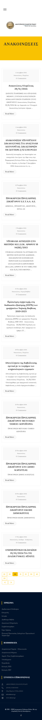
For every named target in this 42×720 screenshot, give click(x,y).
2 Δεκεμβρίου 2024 (21, 72)
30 (31, 574)
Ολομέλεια (25, 75)
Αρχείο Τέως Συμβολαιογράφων (13, 656)
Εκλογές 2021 (6, 666)
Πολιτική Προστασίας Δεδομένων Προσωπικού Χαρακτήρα (18, 634)
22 (26, 574)
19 (10, 574)
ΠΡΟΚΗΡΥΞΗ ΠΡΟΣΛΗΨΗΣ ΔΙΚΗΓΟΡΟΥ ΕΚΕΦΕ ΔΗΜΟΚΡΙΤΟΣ (21, 509)
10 (4, 574)
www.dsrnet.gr (11, 698)
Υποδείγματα (6, 660)
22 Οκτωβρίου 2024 (21, 404)
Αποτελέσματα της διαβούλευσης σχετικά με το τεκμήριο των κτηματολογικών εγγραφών (21, 365)
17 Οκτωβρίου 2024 (21, 537)
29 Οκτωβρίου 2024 (21, 350)
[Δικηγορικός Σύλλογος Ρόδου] (22, 27)
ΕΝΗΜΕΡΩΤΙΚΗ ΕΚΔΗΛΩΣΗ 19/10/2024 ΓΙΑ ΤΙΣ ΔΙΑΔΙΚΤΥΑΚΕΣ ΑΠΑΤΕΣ (21, 553)
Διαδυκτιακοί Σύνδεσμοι (10, 609)
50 (4, 578)
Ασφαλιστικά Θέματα (9, 653)
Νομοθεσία (6, 663)
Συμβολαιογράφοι (8, 627)
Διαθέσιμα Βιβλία (8, 620)
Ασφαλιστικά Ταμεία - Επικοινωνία (14, 649)
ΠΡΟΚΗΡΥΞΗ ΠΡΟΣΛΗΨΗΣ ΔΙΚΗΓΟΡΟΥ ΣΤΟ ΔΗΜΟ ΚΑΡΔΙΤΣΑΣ (21, 466)
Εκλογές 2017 (6, 670)
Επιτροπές (5, 613)
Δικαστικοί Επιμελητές (10, 623)
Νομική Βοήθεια (25, 291)
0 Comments (21, 78)
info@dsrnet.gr (11, 694)
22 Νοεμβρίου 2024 (21, 185)
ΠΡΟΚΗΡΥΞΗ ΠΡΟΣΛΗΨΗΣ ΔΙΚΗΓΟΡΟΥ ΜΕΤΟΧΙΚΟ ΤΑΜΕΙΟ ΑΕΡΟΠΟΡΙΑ (21, 420)
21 (20, 574)
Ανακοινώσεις (18, 75)
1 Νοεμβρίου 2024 (21, 228)
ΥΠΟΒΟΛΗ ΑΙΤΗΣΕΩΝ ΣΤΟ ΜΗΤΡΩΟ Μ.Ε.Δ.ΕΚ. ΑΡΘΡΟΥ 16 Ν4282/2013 (21, 244)
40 (37, 574)
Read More (9, 114)
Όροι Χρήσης (6, 630)
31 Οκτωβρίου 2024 (21, 289)
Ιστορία (4, 616)
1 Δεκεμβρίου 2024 (21, 127)
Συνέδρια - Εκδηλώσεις (25, 540)
